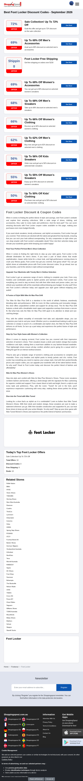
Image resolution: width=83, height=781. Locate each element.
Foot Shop (10, 574)
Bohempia (9, 580)
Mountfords (10, 615)
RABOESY (10, 565)
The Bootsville (11, 583)
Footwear (14, 667)
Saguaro (9, 605)
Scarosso (9, 577)
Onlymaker (10, 518)
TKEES (8, 593)
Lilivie (8, 590)
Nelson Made (11, 586)
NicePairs (9, 555)
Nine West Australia (13, 502)
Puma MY (9, 599)
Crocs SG (9, 596)
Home (6, 667)
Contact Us (46, 733)
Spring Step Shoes (12, 530)
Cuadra (9, 508)
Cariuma (9, 521)
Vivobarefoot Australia (13, 549)
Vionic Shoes (10, 493)
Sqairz (8, 568)
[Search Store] (71, 3)
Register (64, 687)
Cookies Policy (7, 759)
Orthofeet (9, 552)
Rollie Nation (10, 483)
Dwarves (9, 505)
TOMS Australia (11, 611)
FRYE (8, 490)
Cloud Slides (10, 602)
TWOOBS (9, 496)
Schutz (8, 624)
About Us (46, 729)
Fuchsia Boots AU (12, 540)
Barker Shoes (11, 543)
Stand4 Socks (11, 630)
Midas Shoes (10, 618)
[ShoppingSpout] (12, 4)
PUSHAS (9, 533)
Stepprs (9, 627)
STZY (8, 536)
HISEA (8, 527)
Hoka (8, 524)
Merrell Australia (12, 561)
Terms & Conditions (49, 726)
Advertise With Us (49, 718)
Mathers (9, 621)
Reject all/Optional (36, 779)
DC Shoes (9, 571)
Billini (8, 486)
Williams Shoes (11, 608)
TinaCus (9, 511)
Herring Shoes (11, 499)
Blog (44, 737)
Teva (8, 558)
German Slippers (12, 546)
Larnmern (9, 515)
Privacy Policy (47, 722)
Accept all (49, 779)
